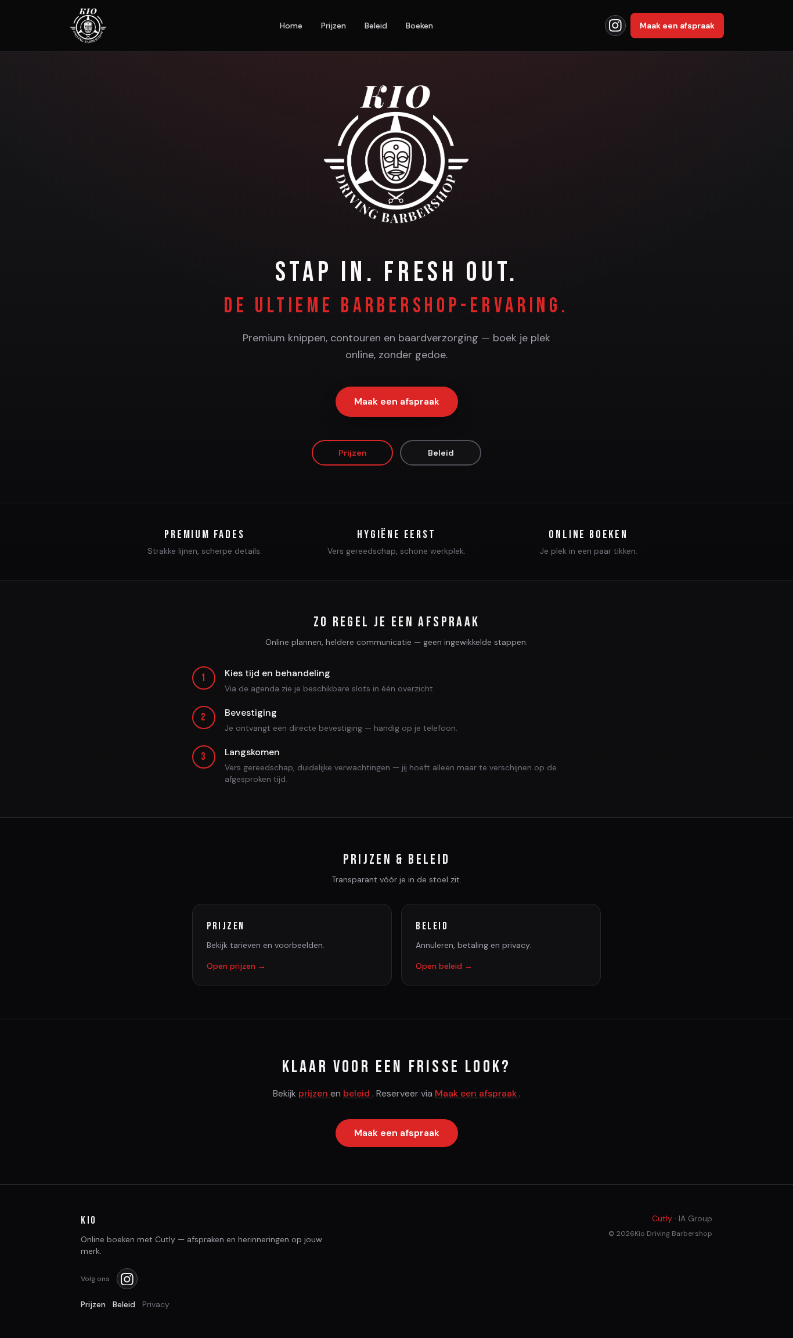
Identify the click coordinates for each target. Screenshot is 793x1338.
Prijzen (333, 25)
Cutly (662, 1218)
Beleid (376, 25)
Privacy (156, 1304)
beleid (357, 1093)
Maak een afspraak (677, 25)
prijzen (314, 1093)
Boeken (419, 25)
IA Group (695, 1218)
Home (291, 25)
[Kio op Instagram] (615, 25)
